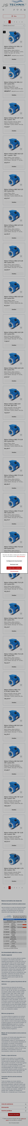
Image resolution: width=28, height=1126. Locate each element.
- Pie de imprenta (14, 571)
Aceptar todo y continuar (14, 568)
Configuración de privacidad (14, 561)
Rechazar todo (14, 564)
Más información (21, 556)
